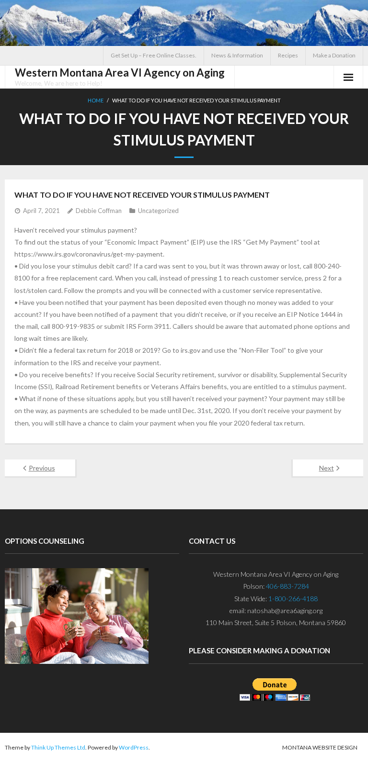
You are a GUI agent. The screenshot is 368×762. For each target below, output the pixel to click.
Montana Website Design (319, 747)
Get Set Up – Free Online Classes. (153, 55)
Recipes (288, 55)
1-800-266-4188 (293, 598)
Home (96, 100)
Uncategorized (158, 210)
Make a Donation (334, 55)
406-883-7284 (287, 586)
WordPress (134, 747)
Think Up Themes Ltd (58, 747)
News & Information (237, 55)
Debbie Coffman (99, 210)
